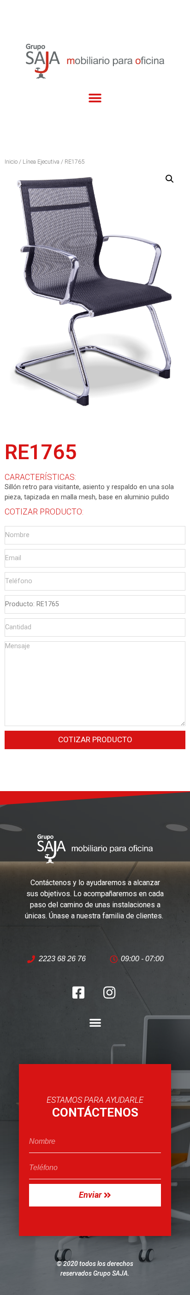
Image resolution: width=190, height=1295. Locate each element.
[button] (95, 98)
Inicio (11, 161)
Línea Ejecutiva (41, 161)
